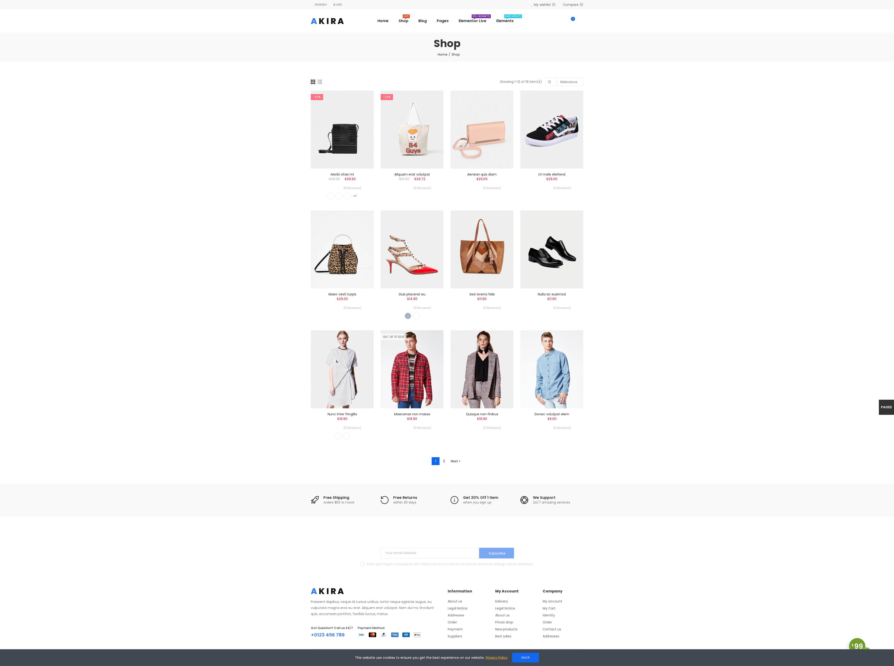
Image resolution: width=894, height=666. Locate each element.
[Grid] (313, 82)
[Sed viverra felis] (481, 249)
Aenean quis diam (482, 174)
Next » (455, 461)
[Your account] (581, 21)
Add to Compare (362, 98)
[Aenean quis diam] (481, 130)
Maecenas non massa (412, 414)
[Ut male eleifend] (551, 130)
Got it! (525, 657)
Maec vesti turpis (342, 294)
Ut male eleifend (551, 174)
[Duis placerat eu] (412, 249)
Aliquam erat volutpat (412, 174)
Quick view (362, 117)
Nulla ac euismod (552, 294)
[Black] (331, 196)
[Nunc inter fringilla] (342, 369)
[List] (320, 82)
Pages (886, 407)
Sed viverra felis (482, 294)
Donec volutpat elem (552, 414)
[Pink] (346, 436)
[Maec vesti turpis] (342, 249)
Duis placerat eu (412, 294)
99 (857, 646)
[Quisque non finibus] (481, 369)
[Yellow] (347, 196)
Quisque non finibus (482, 414)
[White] (416, 316)
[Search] (561, 21)
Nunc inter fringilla (342, 414)
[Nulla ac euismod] (551, 249)
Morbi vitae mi (342, 174)
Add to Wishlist (362, 108)
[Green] (339, 196)
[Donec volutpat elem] (551, 369)
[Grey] (408, 316)
